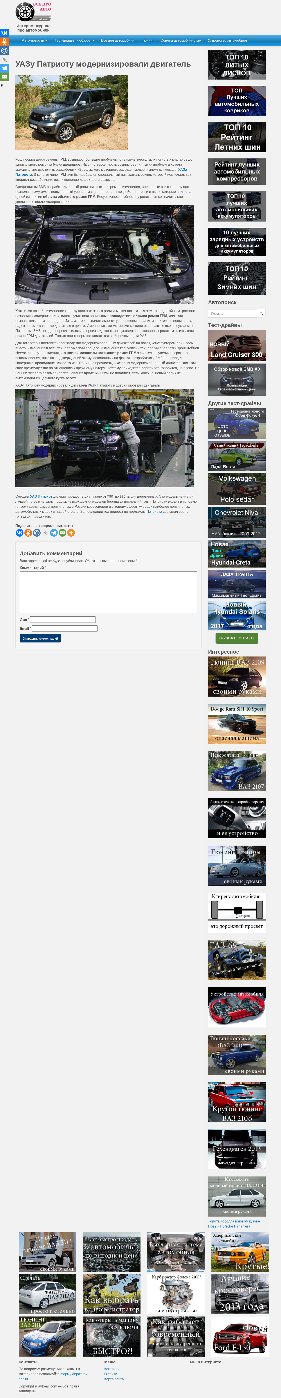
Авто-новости (33, 40)
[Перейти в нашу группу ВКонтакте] (237, 637)
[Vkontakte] (19, 533)
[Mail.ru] (37, 533)
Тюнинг (147, 40)
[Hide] (2, 85)
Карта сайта (114, 1378)
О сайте (110, 1373)
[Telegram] (54, 533)
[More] (71, 533)
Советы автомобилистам (180, 40)
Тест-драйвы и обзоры (73, 40)
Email (25, 628)
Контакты (111, 1368)
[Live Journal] (45, 533)
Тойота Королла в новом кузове (234, 1221)
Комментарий (33, 567)
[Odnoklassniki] (28, 533)
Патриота (154, 511)
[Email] (62, 533)
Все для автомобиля (118, 40)
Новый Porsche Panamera (229, 1226)
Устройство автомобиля (227, 40)
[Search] (261, 313)
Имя (24, 619)
